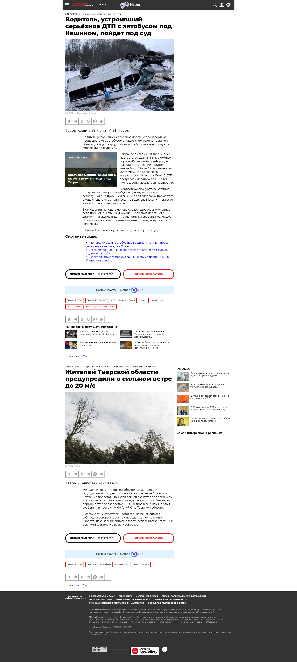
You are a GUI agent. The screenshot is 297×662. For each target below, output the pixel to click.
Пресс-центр (125, 596)
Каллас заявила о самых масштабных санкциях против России (210, 419)
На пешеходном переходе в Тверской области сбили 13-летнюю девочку (149, 334)
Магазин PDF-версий (147, 596)
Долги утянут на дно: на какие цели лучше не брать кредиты (209, 374)
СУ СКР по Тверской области (81, 113)
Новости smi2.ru (76, 356)
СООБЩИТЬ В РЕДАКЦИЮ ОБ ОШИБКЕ (167, 603)
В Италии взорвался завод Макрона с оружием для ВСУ (209, 397)
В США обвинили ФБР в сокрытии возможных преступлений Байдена (209, 408)
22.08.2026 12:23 (73, 366)
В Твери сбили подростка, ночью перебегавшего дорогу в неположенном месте (152, 345)
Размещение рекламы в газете (171, 600)
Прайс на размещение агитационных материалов (116, 603)
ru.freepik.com (73, 466)
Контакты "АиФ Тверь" (100, 600)
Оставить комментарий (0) (148, 274)
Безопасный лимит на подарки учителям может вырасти (207, 385)
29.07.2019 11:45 (73, 14)
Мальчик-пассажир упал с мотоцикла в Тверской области (97, 332)
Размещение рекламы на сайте (133, 600)
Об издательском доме (102, 596)
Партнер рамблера (119, 649)
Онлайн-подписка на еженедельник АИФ (184, 596)
